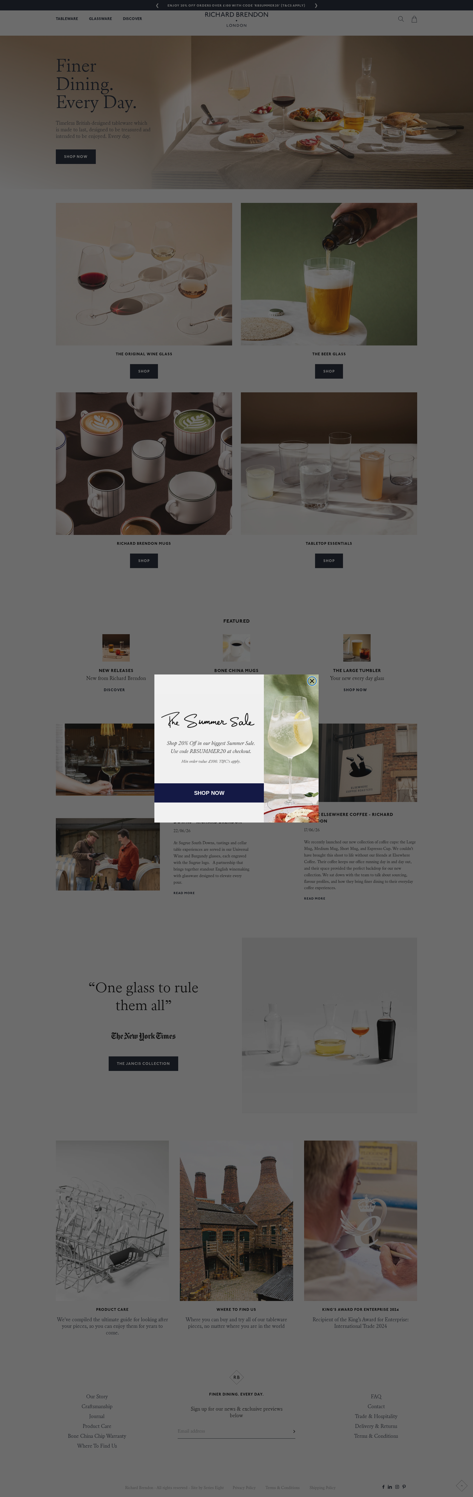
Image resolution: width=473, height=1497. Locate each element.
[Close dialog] (312, 681)
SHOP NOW (209, 793)
